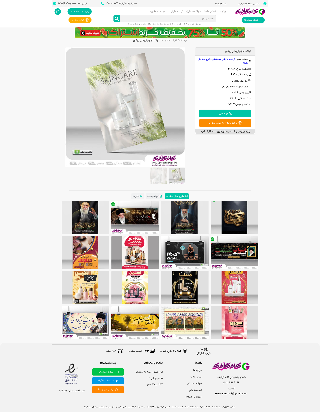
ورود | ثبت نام (78, 11)
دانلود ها (165, 40)
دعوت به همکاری (158, 11)
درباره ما (223, 11)
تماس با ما (210, 11)
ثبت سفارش (176, 11)
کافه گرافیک (177, 40)
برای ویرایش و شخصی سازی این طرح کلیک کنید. (225, 131)
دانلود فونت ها (221, 3)
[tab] (177, 196)
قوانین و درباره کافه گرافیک (249, 3)
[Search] (117, 18)
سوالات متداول (193, 11)
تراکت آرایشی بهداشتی (223, 59)
